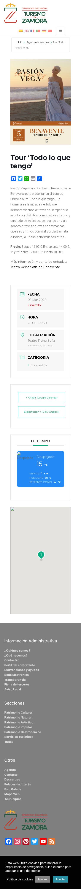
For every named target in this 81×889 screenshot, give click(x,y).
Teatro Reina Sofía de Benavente (35, 267)
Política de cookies (19, 879)
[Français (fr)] (32, 30)
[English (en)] (27, 30)
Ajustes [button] (42, 879)
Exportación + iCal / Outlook (41, 411)
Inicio (19, 42)
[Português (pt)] (38, 30)
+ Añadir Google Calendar (42, 397)
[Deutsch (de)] (44, 30)
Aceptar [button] (60, 879)
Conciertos (39, 365)
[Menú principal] (60, 30)
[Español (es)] (21, 30)
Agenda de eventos (38, 42)
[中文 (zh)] (50, 30)
